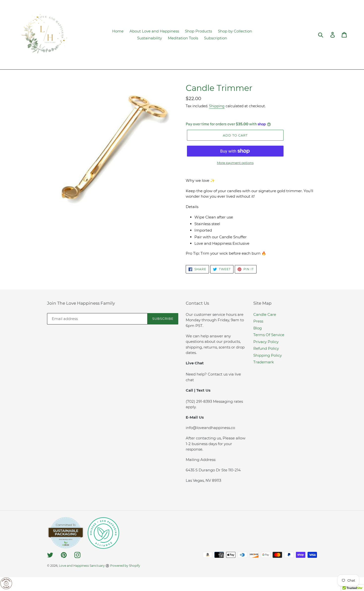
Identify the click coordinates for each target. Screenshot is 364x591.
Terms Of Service (268, 334)
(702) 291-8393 (199, 401)
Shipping (217, 106)
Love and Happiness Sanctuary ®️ (84, 565)
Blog (257, 328)
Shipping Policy (267, 355)
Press (258, 321)
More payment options (235, 163)
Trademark (263, 362)
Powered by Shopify (125, 565)
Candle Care (264, 314)
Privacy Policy (266, 341)
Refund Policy (266, 348)
